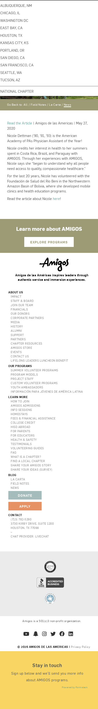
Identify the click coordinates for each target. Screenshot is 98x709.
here (56, 198)
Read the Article (19, 123)
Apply (25, 506)
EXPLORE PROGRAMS (49, 242)
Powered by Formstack (75, 687)
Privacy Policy (80, 647)
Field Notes (38, 104)
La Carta (55, 104)
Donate (25, 495)
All (26, 104)
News (67, 104)
